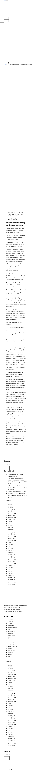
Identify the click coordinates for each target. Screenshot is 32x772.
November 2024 (12, 536)
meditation (10, 633)
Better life (10, 212)
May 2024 (10, 548)
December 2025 (12, 511)
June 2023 (10, 569)
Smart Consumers (12, 646)
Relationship (11, 644)
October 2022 (11, 585)
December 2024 (12, 535)
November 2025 (12, 513)
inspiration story (12, 631)
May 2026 (10, 506)
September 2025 (12, 517)
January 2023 (11, 579)
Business (10, 623)
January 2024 (11, 556)
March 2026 (11, 508)
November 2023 (12, 560)
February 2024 (12, 554)
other (9, 641)
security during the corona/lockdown (13, 218)
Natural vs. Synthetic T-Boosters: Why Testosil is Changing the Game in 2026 (17, 495)
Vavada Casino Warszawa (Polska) (17, 491)
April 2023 (10, 573)
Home (15, 44)
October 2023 (11, 561)
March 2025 (11, 529)
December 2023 (12, 558)
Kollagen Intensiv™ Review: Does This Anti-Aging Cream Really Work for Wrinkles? (17, 487)
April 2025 (10, 527)
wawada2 (10, 652)
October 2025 (11, 515)
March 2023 (11, 575)
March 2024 (11, 552)
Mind (9, 637)
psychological (11, 642)
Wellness (10, 654)
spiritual (10, 648)
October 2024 (11, 538)
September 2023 (12, 563)
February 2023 (12, 577)
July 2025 (10, 521)
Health (9, 629)
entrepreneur (11, 625)
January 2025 (11, 533)
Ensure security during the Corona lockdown (15, 224)
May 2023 (10, 571)
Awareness (10, 619)
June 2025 (10, 523)
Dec (24, 208)
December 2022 (12, 581)
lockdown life (18, 214)
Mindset (10, 639)
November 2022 (12, 583)
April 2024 (10, 550)
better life (11, 214)
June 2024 (10, 546)
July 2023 (10, 567)
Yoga (9, 656)
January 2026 (11, 510)
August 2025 (11, 519)
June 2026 (10, 504)
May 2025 (10, 525)
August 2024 (11, 542)
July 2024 (10, 544)
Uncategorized (11, 650)
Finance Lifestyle (18, 212)
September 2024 (12, 540)
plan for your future (13, 215)
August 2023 (11, 565)
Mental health (11, 635)
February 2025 (12, 531)
